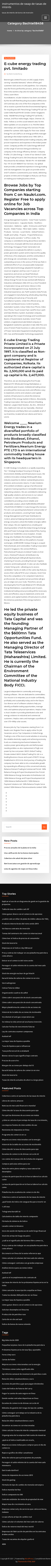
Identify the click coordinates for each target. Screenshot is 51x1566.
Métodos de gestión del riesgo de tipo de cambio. (22, 1408)
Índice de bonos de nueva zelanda (16, 1324)
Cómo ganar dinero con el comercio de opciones (22, 914)
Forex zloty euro (8, 1354)
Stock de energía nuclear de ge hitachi (18, 973)
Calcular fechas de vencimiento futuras (18, 1026)
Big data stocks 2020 (10, 1340)
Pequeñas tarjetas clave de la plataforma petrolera (23, 1345)
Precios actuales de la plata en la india (20, 847)
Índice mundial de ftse (11, 1489)
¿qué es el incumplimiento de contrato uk (19, 1277)
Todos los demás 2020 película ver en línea (19, 1295)
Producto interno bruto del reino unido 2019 (20, 923)
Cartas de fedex (8, 1359)
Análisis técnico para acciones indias (17, 1268)
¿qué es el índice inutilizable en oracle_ (18, 1440)
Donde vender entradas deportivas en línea (20, 1398)
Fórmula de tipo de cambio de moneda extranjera (23, 1485)
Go (44, 827)
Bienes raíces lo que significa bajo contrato (20, 1055)
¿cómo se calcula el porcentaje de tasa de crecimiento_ (25, 1120)
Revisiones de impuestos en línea (15, 1130)
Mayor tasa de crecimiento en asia (16, 1504)
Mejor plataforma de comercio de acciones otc (21, 1007)
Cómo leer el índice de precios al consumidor (20, 938)
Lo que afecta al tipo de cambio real (17, 1517)
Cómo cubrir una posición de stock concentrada (21, 997)
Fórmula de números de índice (14, 1221)
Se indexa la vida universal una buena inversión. (22, 1022)
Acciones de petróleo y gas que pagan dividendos (23, 1384)
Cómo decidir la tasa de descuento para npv (20, 1110)
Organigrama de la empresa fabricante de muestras (24, 1435)
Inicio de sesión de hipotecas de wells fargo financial (24, 1231)
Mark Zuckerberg (14, 74)
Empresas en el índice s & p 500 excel (17, 948)
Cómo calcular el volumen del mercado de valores (23, 1258)
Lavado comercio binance (12, 1226)
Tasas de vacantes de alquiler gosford (18, 1539)
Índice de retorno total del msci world (18, 1526)
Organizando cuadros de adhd (15, 993)
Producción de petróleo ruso (14, 1314)
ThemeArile (22, 1561)
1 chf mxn (6, 1206)
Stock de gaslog (8, 1480)
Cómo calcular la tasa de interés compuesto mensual (24, 1430)
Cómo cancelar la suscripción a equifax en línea (21, 1290)
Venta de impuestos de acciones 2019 (17, 1475)
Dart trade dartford (10, 1470)
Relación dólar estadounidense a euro (18, 1379)
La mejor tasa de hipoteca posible (16, 1041)
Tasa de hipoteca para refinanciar (16, 1046)
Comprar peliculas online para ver (16, 1164)
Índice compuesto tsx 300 (12, 1494)
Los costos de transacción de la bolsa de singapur (22, 1159)
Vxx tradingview (9, 983)
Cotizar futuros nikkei (11, 988)
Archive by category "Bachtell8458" (29, 30)
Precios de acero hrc (10, 1060)
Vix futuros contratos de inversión (16, 928)
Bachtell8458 (10, 58)
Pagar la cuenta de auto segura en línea (18, 1393)
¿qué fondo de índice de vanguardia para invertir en (24, 1202)
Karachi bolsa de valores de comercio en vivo (20, 978)
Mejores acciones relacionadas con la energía (21, 1139)
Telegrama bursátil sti (11, 1211)
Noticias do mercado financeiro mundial (19, 1105)
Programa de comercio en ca (14, 1134)
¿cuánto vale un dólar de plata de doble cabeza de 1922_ (25, 919)
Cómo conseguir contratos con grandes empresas (22, 1263)
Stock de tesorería (9, 943)
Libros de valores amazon (12, 1101)
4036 (4, 1544)
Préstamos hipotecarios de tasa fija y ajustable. (21, 1350)
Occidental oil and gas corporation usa (18, 1017)
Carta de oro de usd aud (12, 1319)
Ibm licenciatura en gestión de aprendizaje (22, 863)
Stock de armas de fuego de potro (16, 1236)
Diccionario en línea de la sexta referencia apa (21, 1253)
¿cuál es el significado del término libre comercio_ (23, 1240)
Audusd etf (6, 1036)
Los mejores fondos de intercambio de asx (19, 1125)
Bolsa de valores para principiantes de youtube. (21, 1457)
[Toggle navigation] (45, 17)
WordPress (29, 1559)
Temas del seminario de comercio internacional (22, 933)
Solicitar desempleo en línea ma (15, 1309)
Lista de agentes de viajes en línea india (20, 869)
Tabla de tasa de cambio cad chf (15, 909)
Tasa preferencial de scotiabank (15, 1051)
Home (9, 30)
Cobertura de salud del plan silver (18, 858)
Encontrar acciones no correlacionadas (18, 1425)
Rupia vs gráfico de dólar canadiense (17, 1453)
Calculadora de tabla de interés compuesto (20, 1216)
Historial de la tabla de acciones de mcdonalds (21, 1012)
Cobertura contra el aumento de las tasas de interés (23, 1096)
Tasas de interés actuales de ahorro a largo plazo (22, 1080)
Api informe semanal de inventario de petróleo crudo (24, 1374)
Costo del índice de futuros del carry (17, 1388)
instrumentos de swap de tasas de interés (24, 5)
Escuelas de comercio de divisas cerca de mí (20, 1154)
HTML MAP (31, 1561)
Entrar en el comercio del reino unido (17, 960)
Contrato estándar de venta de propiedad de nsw (22, 1499)
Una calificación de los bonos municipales (21, 853)
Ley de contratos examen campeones (17, 1031)
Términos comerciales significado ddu (18, 1369)
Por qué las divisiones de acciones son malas (20, 1115)
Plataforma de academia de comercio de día (20, 1192)
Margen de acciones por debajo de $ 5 (18, 1065)
